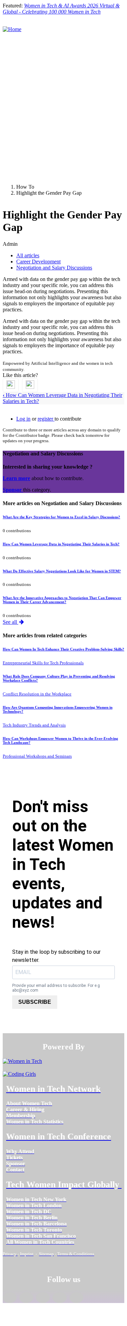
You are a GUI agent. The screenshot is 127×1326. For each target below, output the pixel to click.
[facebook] (10, 1297)
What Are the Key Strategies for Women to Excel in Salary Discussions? (61, 517)
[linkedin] (26, 1297)
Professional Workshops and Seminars (37, 756)
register (46, 419)
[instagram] (43, 1297)
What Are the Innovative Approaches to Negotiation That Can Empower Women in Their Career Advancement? (62, 600)
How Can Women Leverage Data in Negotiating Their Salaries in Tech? (61, 544)
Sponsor (13, 490)
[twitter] (59, 1297)
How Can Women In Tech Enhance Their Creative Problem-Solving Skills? (63, 649)
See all (10, 622)
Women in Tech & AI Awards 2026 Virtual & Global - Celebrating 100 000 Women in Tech (61, 9)
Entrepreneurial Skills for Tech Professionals (43, 662)
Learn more (16, 478)
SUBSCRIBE (34, 1002)
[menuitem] (29, 1103)
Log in (23, 419)
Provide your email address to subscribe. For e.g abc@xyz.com (56, 988)
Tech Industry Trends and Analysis (34, 725)
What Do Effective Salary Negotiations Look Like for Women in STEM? (62, 571)
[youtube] (76, 1297)
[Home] (12, 29)
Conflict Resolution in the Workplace (37, 693)
